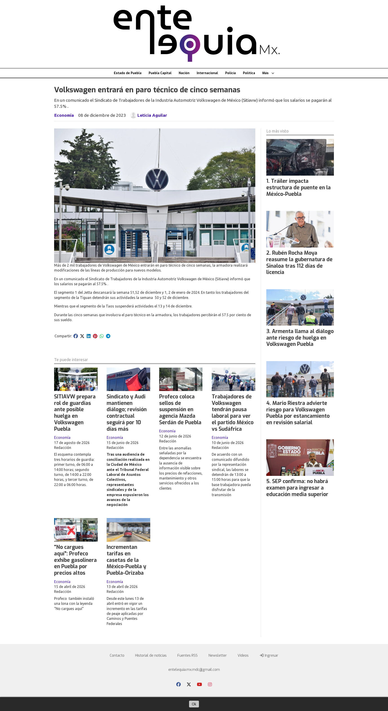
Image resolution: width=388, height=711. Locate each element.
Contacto (117, 655)
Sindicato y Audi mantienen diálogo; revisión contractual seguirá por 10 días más (127, 413)
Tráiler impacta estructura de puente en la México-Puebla (298, 188)
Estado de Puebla (127, 73)
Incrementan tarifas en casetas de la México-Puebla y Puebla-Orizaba (126, 560)
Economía (64, 115)
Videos (243, 655)
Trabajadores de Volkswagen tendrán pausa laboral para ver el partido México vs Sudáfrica (233, 413)
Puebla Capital (160, 73)
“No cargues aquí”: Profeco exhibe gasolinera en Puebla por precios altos (75, 560)
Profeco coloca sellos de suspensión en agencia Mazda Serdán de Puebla (180, 409)
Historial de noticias (151, 655)
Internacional (207, 73)
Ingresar (271, 655)
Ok (194, 704)
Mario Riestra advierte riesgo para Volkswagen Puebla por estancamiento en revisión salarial (298, 413)
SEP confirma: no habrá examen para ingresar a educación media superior (297, 488)
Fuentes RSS (187, 655)
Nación (184, 73)
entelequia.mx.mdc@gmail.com (194, 669)
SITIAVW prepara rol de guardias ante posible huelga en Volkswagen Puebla (75, 413)
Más (265, 73)
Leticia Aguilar (152, 115)
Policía (230, 73)
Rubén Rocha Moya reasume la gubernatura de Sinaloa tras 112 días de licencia (299, 263)
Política (249, 73)
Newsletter (217, 655)
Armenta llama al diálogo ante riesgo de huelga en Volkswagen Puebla (300, 338)
